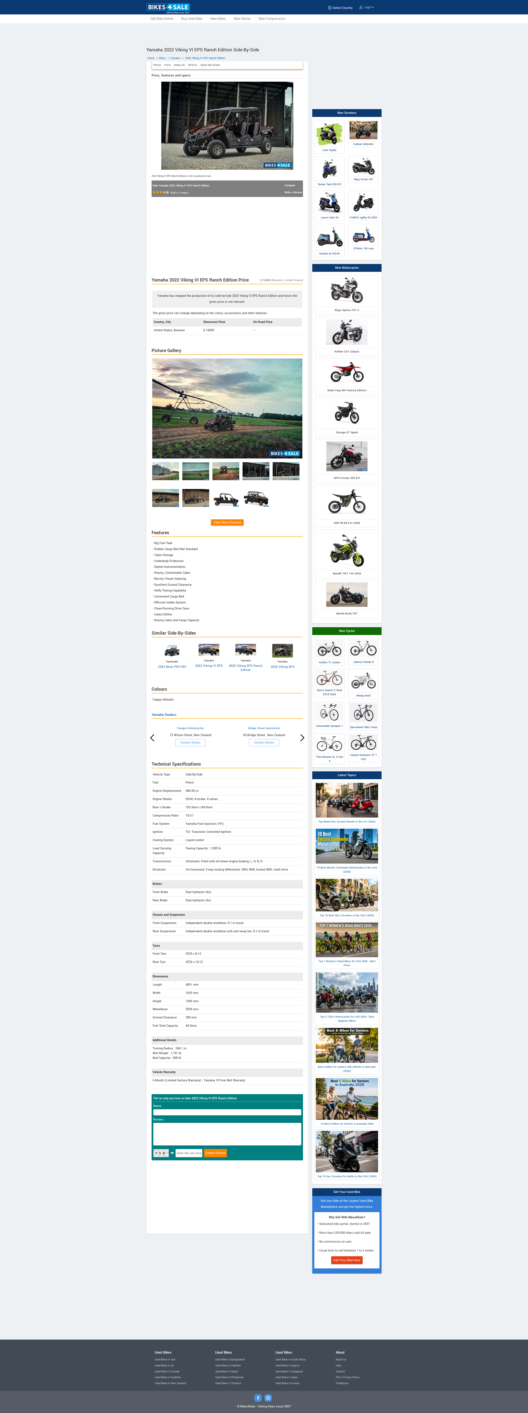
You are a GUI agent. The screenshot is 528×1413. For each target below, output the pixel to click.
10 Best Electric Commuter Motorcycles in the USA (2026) (347, 870)
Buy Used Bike (191, 18)
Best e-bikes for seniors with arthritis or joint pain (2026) (347, 1069)
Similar (179, 65)
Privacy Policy (351, 1377)
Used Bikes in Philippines (229, 1377)
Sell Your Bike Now (347, 1260)
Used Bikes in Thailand (228, 1383)
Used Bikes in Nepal (226, 1371)
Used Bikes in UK (164, 1365)
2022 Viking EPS (283, 667)
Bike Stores (242, 18)
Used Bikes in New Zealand (170, 1383)
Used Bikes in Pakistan (228, 1365)
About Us (341, 1359)
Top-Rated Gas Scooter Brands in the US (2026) (347, 822)
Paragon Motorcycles (190, 728)
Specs (192, 65)
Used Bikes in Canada (167, 1371)
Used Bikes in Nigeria (287, 1365)
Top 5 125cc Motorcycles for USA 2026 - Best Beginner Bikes (347, 1019)
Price (157, 65)
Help (338, 1365)
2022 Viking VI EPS (209, 666)
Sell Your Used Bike (347, 1192)
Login (367, 7)
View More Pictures (227, 522)
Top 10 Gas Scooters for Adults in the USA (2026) (347, 1176)
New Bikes (218, 18)
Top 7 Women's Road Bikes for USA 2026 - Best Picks (346, 963)
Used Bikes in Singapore (289, 1371)
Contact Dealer (190, 742)
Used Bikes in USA (165, 1359)
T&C (338, 1377)
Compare (290, 185)
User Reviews (210, 65)
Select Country (342, 8)
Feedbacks (342, 1383)
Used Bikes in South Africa (290, 1359)
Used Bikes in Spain (286, 1377)
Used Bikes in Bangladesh (230, 1359)
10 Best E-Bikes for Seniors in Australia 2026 (347, 1124)
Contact (340, 1371)
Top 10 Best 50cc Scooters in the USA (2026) (347, 915)
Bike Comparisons (272, 18)
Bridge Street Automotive (264, 728)
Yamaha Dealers (164, 714)
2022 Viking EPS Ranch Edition (246, 668)
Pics (167, 65)
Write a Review (293, 192)
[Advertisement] (264, 34)
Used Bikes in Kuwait (287, 1383)
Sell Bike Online (162, 18)
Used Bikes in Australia (168, 1377)
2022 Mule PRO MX (172, 667)
